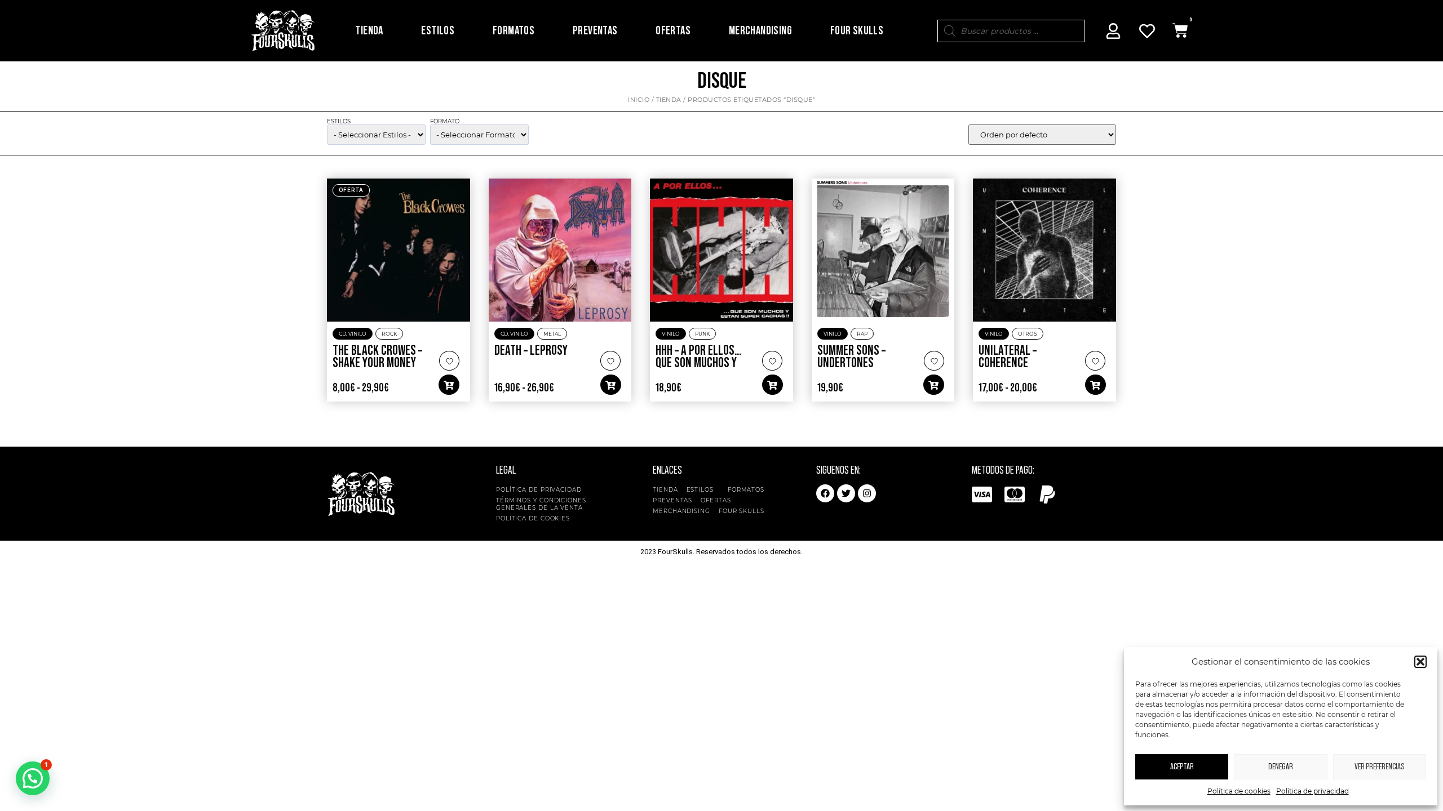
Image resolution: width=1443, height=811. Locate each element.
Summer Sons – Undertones (851, 357)
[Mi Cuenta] (1113, 31)
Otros (1027, 334)
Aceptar (1182, 767)
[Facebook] (825, 493)
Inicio (638, 100)
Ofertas (673, 31)
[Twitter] (846, 493)
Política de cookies (1239, 791)
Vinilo (357, 334)
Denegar (1280, 767)
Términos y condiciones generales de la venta (541, 504)
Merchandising (760, 31)
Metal (552, 334)
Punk (702, 334)
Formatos (513, 31)
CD (342, 334)
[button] (1420, 661)
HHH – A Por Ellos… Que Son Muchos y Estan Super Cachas (702, 363)
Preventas (595, 31)
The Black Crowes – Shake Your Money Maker (377, 363)
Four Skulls (856, 31)
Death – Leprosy (531, 351)
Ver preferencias (1379, 767)
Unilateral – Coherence (1008, 357)
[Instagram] (867, 493)
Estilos (437, 31)
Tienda (369, 31)
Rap (862, 334)
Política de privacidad (1312, 791)
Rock (389, 334)
